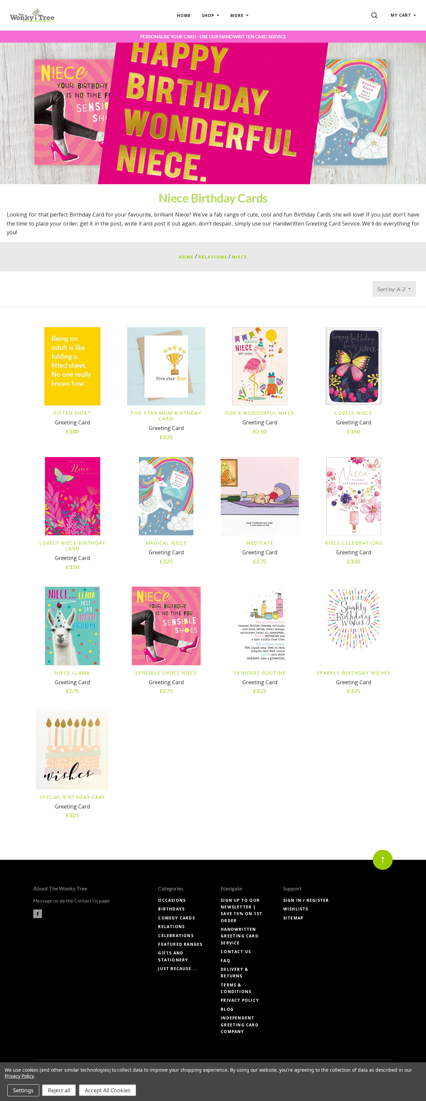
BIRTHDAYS (171, 909)
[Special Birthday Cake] (72, 750)
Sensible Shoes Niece (166, 673)
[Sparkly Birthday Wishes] (354, 626)
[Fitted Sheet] (72, 366)
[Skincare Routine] (260, 626)
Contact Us (236, 951)
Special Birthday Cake (72, 797)
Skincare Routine (260, 673)
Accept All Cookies (107, 1090)
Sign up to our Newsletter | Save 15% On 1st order (241, 910)
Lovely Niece (353, 413)
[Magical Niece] (166, 496)
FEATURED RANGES (180, 944)
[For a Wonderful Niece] (260, 366)
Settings (23, 1090)
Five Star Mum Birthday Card (166, 416)
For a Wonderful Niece (259, 413)
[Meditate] (260, 496)
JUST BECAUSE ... (178, 968)
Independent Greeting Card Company (240, 1024)
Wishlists (296, 909)
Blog (227, 1009)
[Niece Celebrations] (354, 496)
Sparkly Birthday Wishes (353, 673)
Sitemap (293, 918)
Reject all (59, 1090)
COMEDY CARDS (176, 918)
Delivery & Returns (234, 972)
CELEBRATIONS (175, 935)
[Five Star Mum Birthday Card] (166, 366)
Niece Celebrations (353, 543)
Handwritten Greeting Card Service (240, 936)
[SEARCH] (375, 15)
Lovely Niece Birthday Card (72, 546)
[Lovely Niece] (354, 366)
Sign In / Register (306, 900)
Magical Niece (166, 543)
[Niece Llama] (72, 626)
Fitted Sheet (72, 413)
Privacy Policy (240, 1000)
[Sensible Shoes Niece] (166, 626)
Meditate (260, 543)
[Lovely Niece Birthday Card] (72, 496)
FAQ (225, 960)
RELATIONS (171, 926)
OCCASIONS (172, 900)
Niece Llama (72, 673)
